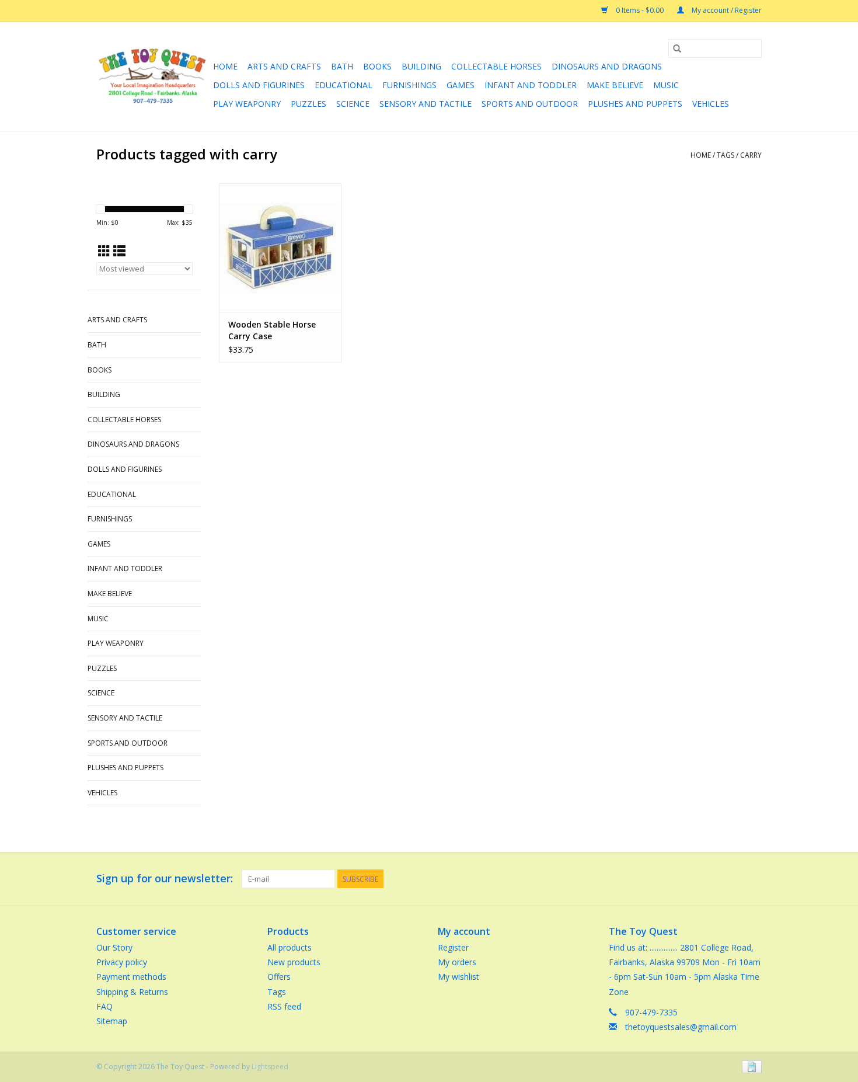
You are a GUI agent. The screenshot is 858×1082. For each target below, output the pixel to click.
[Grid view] (104, 251)
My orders (457, 962)
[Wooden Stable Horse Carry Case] (280, 247)
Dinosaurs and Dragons (607, 66)
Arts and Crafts (284, 66)
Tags (725, 155)
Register (453, 947)
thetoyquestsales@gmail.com (681, 1026)
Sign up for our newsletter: (164, 878)
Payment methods (131, 976)
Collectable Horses (496, 66)
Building (421, 66)
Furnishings (409, 85)
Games (461, 85)
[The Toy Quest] (153, 76)
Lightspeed (270, 1066)
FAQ (104, 1006)
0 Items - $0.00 (639, 10)
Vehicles (710, 103)
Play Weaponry (247, 103)
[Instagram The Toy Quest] (752, 878)
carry (751, 155)
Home (225, 66)
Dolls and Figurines (259, 85)
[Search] (677, 48)
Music (666, 85)
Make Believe (615, 85)
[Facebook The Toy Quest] (731, 878)
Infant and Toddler (530, 85)
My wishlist (458, 976)
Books (377, 66)
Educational (343, 85)
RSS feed (284, 1006)
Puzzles (308, 103)
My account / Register (726, 10)
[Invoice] (750, 1066)
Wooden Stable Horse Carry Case (272, 330)
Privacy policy (121, 962)
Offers (279, 976)
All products (289, 947)
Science (352, 103)
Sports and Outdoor (530, 103)
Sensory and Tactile (425, 103)
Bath (342, 66)
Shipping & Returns (132, 991)
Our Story (114, 947)
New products (293, 962)
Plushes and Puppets (635, 103)
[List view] (119, 251)
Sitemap (111, 1021)
